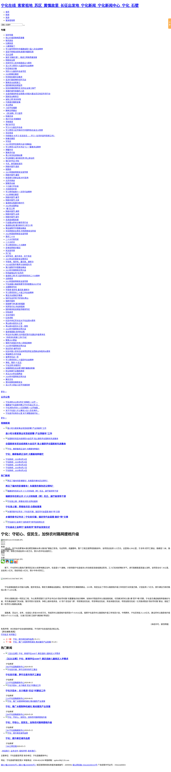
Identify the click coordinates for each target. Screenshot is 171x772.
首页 (7, 12)
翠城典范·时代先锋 (13, 354)
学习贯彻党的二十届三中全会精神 (20, 293)
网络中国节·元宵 (12, 200)
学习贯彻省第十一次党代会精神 (19, 192)
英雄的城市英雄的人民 (15, 91)
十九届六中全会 (12, 186)
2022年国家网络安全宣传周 (17, 234)
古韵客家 (9, 279)
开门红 (8, 253)
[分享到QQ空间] (11, 561)
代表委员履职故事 (13, 102)
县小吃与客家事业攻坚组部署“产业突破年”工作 (29, 433)
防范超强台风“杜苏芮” (15, 273)
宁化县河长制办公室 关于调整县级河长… (23, 413)
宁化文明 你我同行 (13, 365)
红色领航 (9, 318)
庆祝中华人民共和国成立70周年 (19, 63)
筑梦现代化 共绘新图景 (15, 307)
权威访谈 (9, 116)
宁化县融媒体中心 (16, 667)
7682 (7, 667)
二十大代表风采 (12, 239)
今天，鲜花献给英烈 (14, 164)
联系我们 (31, 751)
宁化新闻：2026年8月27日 (16, 468)
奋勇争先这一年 (12, 357)
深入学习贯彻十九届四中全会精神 (20, 66)
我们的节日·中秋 (12, 161)
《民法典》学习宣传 (14, 113)
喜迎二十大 (10, 237)
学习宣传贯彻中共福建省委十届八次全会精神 (24, 49)
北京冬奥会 (10, 181)
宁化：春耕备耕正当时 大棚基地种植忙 (25, 454)
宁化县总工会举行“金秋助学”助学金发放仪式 (28, 527)
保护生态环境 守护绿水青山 (17, 298)
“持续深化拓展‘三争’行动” (16, 337)
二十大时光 (10, 242)
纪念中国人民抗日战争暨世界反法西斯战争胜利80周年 (28, 351)
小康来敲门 (10, 46)
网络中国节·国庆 (12, 167)
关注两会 (9, 105)
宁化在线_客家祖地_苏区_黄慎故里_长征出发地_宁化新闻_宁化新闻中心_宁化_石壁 (70, 5)
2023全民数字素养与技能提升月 (19, 265)
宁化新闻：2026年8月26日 (16, 470)
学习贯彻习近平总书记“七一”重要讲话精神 (23, 147)
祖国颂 (8, 169)
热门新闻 (5, 475)
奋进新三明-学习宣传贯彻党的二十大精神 (23, 276)
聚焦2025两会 (11, 340)
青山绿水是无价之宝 (14, 323)
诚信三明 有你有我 (13, 99)
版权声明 (23, 751)
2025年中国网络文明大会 (16, 346)
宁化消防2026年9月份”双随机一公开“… (22, 402)
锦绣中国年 (10, 301)
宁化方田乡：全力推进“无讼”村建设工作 (25, 690)
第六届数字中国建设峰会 (16, 267)
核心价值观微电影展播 (15, 38)
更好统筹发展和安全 (14, 382)
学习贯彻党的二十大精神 (16, 245)
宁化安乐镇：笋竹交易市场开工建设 (23, 674)
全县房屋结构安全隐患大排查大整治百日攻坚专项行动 (28, 94)
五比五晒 (9, 55)
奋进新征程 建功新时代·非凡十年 (19, 225)
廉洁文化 (9, 379)
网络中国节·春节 (12, 197)
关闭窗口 (12, 634)
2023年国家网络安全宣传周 (17, 281)
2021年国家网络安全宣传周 (17, 172)
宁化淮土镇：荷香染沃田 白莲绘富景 (24, 506)
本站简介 (6, 751)
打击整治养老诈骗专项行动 (17, 223)
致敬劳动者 (10, 183)
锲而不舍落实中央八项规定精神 (19, 343)
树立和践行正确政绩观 (15, 371)
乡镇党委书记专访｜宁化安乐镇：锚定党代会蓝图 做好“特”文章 (37, 517)
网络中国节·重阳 (12, 175)
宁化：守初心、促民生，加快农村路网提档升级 (29, 722)
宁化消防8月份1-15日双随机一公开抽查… (23, 408)
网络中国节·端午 (12, 217)
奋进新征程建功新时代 (15, 203)
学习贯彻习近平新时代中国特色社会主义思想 (24, 130)
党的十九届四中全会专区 (16, 71)
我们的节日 (10, 125)
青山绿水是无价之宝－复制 (17, 326)
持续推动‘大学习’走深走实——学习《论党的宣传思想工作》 (30, 136)
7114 (7, 698)
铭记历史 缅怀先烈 (13, 349)
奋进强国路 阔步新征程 (15, 332)
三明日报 (13, 746)
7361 (7, 730)
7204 (7, 714)
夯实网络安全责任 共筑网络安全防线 (21, 231)
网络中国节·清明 (12, 211)
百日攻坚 (9, 133)
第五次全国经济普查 (14, 295)
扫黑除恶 (9, 43)
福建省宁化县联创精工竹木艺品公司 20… (23, 405)
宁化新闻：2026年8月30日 (16, 459)
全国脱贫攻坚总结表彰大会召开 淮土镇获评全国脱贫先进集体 (36, 444)
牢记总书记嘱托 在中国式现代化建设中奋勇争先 (25, 335)
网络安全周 (10, 60)
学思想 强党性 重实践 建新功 (17, 290)
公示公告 (5, 397)
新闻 (7, 15)
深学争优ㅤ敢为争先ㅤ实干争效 (18, 256)
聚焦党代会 (10, 153)
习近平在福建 (11, 108)
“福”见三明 (10, 209)
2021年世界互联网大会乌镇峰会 (19, 144)
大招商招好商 (11, 189)
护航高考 (9, 312)
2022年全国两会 (12, 206)
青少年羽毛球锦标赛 (14, 155)
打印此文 (4, 634)
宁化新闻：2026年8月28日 (16, 465)
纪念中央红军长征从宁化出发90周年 (20, 321)
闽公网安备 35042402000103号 (85, 765)
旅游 (7, 18)
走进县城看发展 (12, 220)
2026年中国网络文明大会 (16, 377)
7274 (7, 683)
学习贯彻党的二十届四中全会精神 (20, 360)
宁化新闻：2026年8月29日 (16, 462)
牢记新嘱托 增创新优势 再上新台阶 (20, 158)
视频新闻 (5, 423)
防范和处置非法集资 (14, 77)
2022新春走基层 (12, 195)
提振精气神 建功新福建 (15, 304)
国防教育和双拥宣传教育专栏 (18, 309)
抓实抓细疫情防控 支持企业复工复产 (21, 88)
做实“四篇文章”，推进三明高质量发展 (21, 57)
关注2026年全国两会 (14, 374)
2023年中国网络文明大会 (16, 270)
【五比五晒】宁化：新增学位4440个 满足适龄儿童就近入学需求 (37, 659)
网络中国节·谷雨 (12, 214)
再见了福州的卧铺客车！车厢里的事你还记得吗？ (30, 486)
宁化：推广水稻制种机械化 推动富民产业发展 (32, 642)
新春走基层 (10, 139)
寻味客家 (9, 122)
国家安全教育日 (12, 97)
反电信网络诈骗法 (13, 248)
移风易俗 (9, 41)
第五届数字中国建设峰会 (16, 228)
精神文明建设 (11, 111)
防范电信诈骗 (11, 69)
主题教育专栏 (11, 287)
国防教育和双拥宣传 (14, 85)
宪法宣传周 (10, 251)
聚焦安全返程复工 (13, 83)
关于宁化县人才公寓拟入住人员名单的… (22, 410)
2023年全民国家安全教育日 (17, 259)
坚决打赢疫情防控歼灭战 (16, 80)
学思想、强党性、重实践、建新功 (20, 262)
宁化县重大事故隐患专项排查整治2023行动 (23, 284)
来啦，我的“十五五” (14, 363)
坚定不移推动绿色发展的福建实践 (20, 52)
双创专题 (9, 35)
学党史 (8, 141)
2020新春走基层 (12, 74)
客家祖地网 (10, 20)
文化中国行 (10, 315)
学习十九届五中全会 (14, 127)
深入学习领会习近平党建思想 (18, 385)
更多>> (4, 392)
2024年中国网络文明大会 (16, 329)
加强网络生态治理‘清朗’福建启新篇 (20, 368)
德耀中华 (9, 150)
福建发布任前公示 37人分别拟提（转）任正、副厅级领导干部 (36, 496)
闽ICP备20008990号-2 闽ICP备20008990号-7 (18, 765)
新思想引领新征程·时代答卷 (17, 178)
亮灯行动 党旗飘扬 (13, 119)
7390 (7, 746)
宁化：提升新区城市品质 (23, 639)
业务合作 (14, 751)
